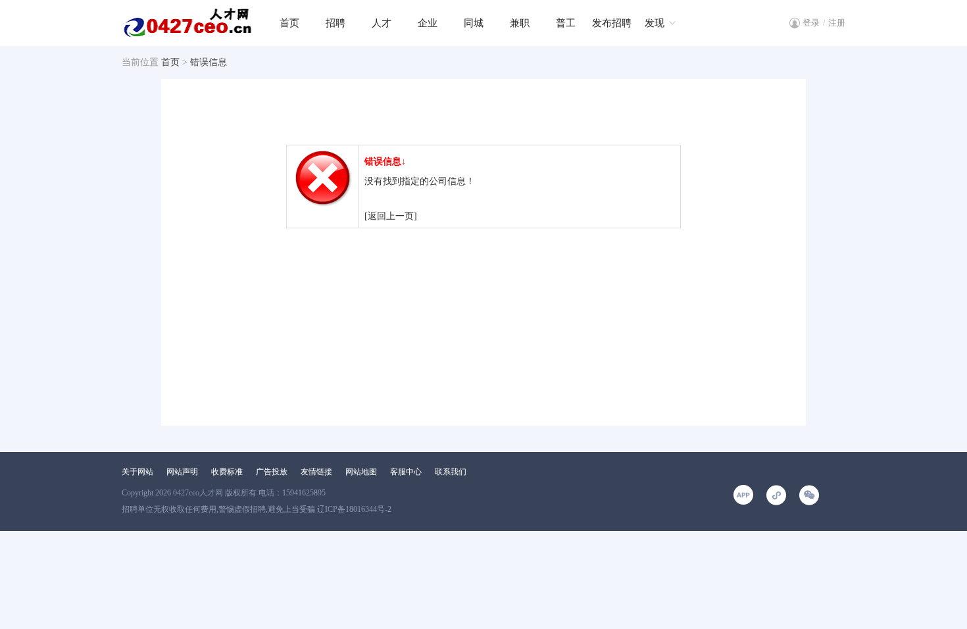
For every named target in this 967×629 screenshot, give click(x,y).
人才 (381, 23)
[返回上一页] (390, 216)
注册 (836, 23)
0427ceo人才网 (198, 492)
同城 (474, 23)
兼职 (520, 23)
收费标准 (227, 471)
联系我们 (450, 471)
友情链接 (316, 471)
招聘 (335, 23)
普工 (566, 23)
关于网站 (137, 471)
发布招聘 (612, 23)
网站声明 (182, 471)
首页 (289, 23)
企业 (427, 23)
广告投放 (271, 471)
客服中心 (406, 471)
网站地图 (361, 471)
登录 (811, 23)
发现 (654, 23)
